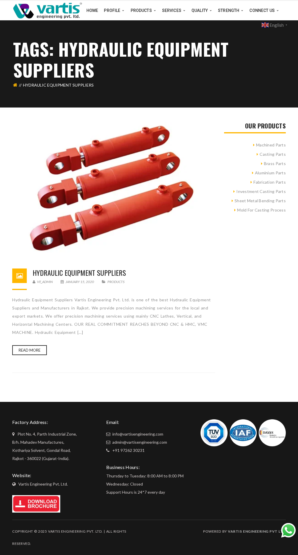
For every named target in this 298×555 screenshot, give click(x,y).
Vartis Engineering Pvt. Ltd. (43, 483)
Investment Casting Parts (261, 191)
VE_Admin (44, 282)
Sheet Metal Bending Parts (260, 200)
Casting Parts (273, 154)
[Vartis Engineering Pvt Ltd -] (47, 10)
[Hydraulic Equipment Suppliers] (113, 189)
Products (116, 282)
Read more (29, 350)
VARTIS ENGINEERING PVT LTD (257, 531)
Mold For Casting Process (261, 209)
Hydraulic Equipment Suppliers (79, 272)
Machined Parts (271, 144)
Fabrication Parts (269, 182)
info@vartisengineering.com (137, 434)
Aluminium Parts (270, 172)
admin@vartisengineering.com (139, 442)
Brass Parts (275, 163)
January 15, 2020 (80, 282)
